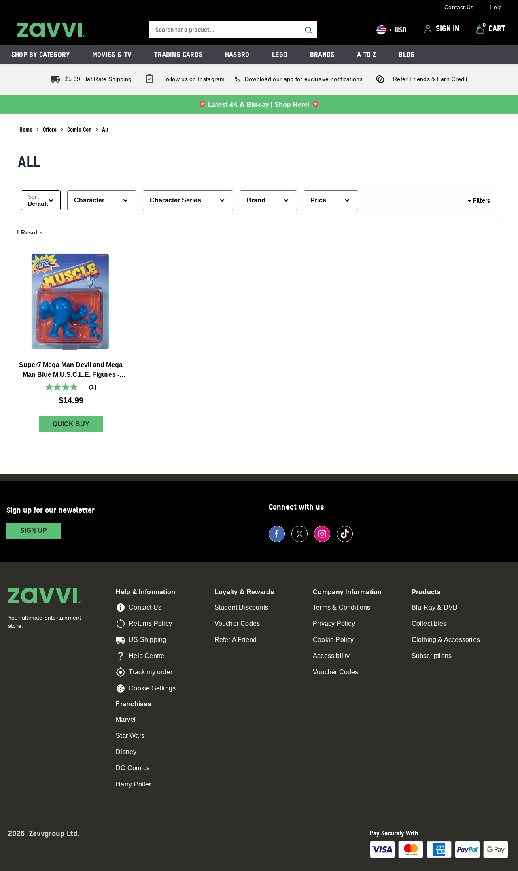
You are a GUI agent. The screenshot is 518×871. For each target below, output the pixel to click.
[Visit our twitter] (299, 534)
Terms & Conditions (342, 607)
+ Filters (479, 200)
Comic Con (79, 129)
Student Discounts (241, 607)
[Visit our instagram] (322, 534)
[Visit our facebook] (277, 534)
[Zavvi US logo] (51, 30)
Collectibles (429, 623)
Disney (126, 751)
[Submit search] (308, 30)
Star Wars (130, 735)
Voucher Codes (237, 623)
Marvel (126, 719)
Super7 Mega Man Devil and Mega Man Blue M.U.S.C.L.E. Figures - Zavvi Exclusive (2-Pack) (71, 370)
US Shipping (147, 639)
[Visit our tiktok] (345, 534)
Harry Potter (133, 784)
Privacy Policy (334, 623)
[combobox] (233, 29)
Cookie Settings (152, 688)
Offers (50, 129)
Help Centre (146, 655)
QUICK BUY (71, 424)
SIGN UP (33, 530)
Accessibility (331, 655)
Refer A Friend (235, 639)
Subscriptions (432, 655)
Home (25, 129)
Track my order (150, 672)
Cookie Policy (333, 639)
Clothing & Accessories (446, 639)
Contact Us (145, 607)
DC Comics (133, 768)
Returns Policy (150, 623)
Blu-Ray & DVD (435, 607)
